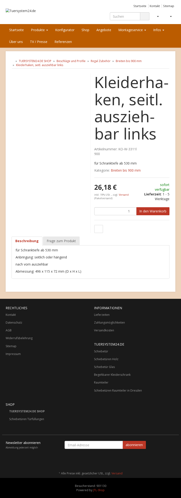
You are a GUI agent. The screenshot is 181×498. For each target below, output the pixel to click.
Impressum (13, 354)
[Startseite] (13, 61)
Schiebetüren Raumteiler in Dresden (118, 390)
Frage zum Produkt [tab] (61, 241)
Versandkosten (104, 330)
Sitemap (168, 6)
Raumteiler (101, 382)
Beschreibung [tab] (27, 241)
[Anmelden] (155, 16)
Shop (85, 30)
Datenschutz (14, 323)
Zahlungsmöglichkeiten (109, 323)
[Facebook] (172, 459)
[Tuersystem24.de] (32, 13)
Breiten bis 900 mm (126, 170)
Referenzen (63, 41)
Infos (157, 30)
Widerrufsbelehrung (19, 338)
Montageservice (131, 30)
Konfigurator (64, 30)
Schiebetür (101, 351)
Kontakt (155, 6)
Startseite (139, 6)
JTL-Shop (99, 490)
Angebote (103, 30)
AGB (9, 330)
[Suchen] (144, 16)
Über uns (16, 41)
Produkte (38, 30)
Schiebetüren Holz (106, 359)
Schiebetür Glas (104, 367)
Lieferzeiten (102, 315)
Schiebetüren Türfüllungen (26, 419)
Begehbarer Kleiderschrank (112, 375)
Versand (124, 194)
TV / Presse (38, 41)
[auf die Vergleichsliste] (98, 229)
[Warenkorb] (168, 16)
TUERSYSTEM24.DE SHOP (27, 411)
